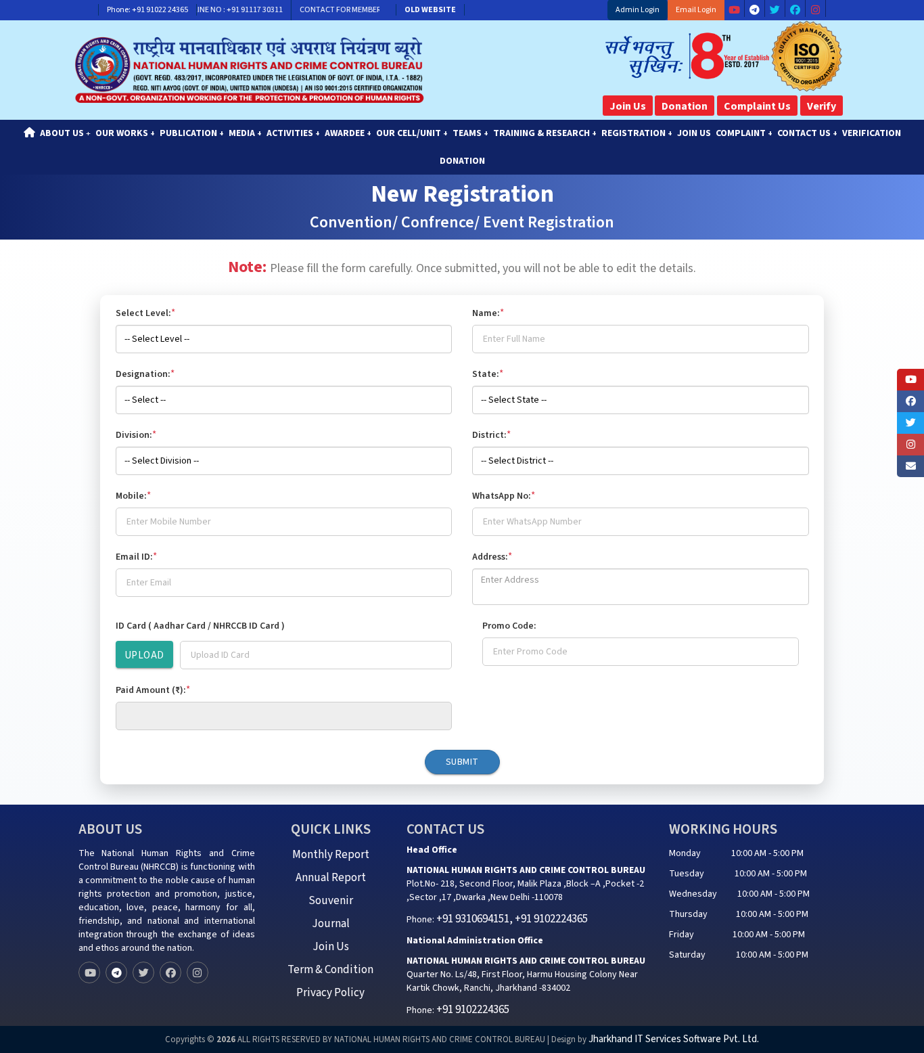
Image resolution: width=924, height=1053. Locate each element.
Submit (462, 762)
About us (65, 133)
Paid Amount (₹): (153, 690)
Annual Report (331, 878)
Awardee (348, 133)
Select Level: (145, 313)
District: (491, 435)
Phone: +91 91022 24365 (147, 10)
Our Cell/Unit (412, 133)
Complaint (744, 133)
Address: (492, 557)
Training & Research (545, 133)
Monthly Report (330, 855)
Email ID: (136, 557)
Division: (136, 435)
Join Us (627, 106)
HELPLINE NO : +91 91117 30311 (215, 10)
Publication (192, 133)
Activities (293, 133)
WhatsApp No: (503, 496)
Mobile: (133, 496)
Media (245, 133)
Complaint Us (757, 106)
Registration (636, 133)
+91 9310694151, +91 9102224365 (512, 919)
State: (487, 374)
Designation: (145, 374)
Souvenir (330, 901)
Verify (821, 106)
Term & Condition (330, 970)
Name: (488, 313)
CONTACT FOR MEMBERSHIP (334, 10)
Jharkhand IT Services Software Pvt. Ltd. (673, 1039)
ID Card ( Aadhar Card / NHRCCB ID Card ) (200, 626)
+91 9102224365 (472, 1010)
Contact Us (807, 133)
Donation (685, 106)
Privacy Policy (330, 993)
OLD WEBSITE (430, 10)
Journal (331, 924)
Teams (470, 133)
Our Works (125, 133)
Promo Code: (509, 626)
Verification (871, 133)
